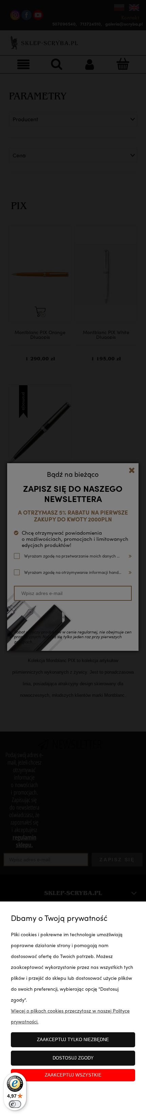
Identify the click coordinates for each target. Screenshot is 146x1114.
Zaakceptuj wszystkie (73, 1075)
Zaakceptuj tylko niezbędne (73, 1039)
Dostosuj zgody (73, 1058)
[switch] (15, 1104)
